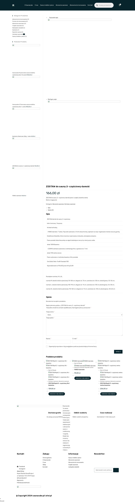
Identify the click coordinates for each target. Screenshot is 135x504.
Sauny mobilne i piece (47, 5)
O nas (36, 5)
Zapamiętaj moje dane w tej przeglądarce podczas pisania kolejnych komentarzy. (73, 346)
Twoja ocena (50, 312)
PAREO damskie (79, 369)
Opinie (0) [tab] (51, 210)
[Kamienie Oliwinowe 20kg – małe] (84, 136)
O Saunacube (29, 5)
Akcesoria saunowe (62, 5)
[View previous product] (48, 17)
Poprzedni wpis (53, 17)
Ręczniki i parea (89, 367)
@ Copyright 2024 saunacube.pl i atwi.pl (34, 496)
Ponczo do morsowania (19, 21)
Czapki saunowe (17, 25)
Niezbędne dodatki (17, 28)
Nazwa (48, 338)
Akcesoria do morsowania (78, 5)
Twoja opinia (50, 318)
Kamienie (15, 30)
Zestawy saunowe (69, 204)
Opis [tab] (49, 208)
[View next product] (57, 99)
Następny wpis (52, 99)
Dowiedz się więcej (57, 394)
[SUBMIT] (116, 470)
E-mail (75, 338)
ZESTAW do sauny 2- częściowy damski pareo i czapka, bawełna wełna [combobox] (67, 198)
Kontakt (90, 5)
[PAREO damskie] (79, 58)
